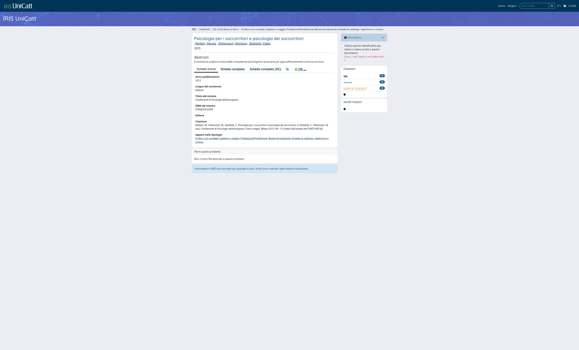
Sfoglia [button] (511, 6)
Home (501, 6)
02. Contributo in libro (225, 29)
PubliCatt (204, 29)
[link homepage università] (18, 6)
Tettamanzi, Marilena (232, 43)
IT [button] (558, 6)
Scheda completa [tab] (233, 69)
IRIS (194, 29)
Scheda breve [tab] (206, 69)
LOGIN (572, 6)
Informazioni (354, 37)
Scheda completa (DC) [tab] (265, 69)
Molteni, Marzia (205, 43)
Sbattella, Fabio (259, 43)
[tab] (288, 69)
